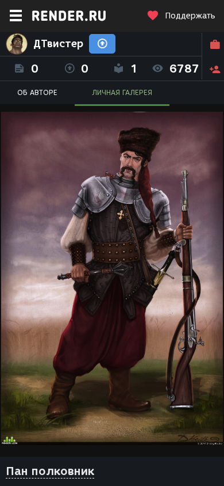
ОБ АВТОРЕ (37, 92)
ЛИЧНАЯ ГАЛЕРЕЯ (122, 92)
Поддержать (190, 16)
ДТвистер (58, 43)
